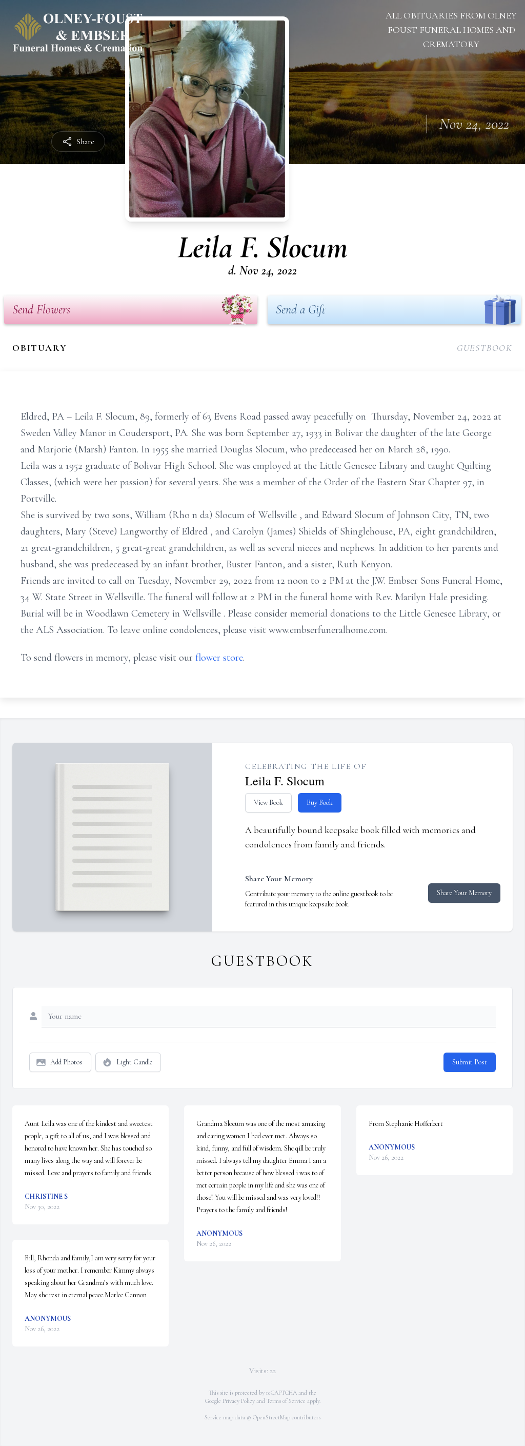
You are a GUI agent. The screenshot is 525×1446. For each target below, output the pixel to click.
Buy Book (320, 802)
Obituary (39, 347)
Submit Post (469, 1062)
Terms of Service (286, 1400)
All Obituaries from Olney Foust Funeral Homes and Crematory (451, 30)
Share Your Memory (464, 892)
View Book (268, 802)
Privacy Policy (239, 1400)
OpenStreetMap (271, 1417)
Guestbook (485, 347)
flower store (219, 657)
